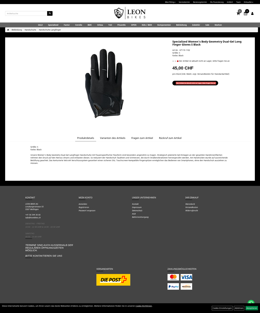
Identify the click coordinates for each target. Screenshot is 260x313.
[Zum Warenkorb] (238, 13)
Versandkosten (191, 207)
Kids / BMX (147, 25)
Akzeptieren (251, 308)
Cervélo (78, 25)
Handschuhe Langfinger (50, 29)
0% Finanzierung (217, 2)
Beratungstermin (200, 2)
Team (238, 2)
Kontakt (135, 204)
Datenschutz (137, 210)
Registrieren (84, 207)
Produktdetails (85, 138)
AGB (134, 213)
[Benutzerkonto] (252, 13)
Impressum (137, 207)
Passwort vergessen (87, 210)
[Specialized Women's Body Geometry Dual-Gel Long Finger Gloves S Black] (104, 83)
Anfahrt (230, 2)
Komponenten (164, 25)
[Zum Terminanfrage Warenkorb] (245, 13)
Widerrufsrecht (191, 210)
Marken (218, 25)
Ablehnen (239, 308)
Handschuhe (30, 29)
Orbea (100, 25)
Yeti (110, 25)
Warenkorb (190, 204)
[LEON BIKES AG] (130, 13)
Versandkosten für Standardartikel (213, 74)
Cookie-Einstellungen (222, 308)
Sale (207, 25)
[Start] (8, 29)
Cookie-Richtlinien (144, 306)
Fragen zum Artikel (142, 138)
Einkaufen (248, 2)
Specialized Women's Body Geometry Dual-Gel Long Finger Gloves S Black (207, 43)
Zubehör (196, 25)
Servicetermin (184, 2)
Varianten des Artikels (112, 138)
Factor (67, 25)
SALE (40, 25)
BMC (90, 25)
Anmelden (83, 204)
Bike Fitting (169, 2)
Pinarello (121, 25)
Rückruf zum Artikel (170, 138)
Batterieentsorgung (140, 217)
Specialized (53, 25)
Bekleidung (181, 25)
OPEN (133, 25)
